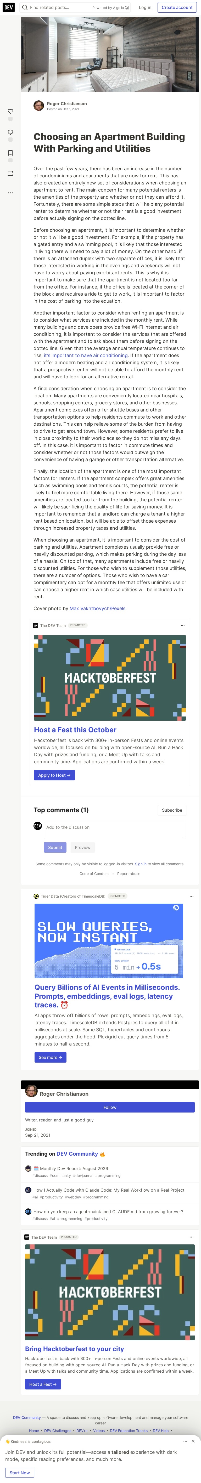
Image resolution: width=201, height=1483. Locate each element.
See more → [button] (50, 1057)
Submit (55, 847)
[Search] (25, 7)
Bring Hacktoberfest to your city (74, 1349)
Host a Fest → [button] (43, 1384)
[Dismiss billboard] (193, 1441)
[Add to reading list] (10, 155)
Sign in (141, 864)
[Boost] (10, 173)
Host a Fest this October (75, 729)
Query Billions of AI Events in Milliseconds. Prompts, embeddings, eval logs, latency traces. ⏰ (107, 996)
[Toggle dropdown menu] (182, 625)
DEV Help (161, 1430)
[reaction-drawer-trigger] (10, 114)
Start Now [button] (20, 1472)
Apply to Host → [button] (54, 775)
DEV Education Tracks (129, 1430)
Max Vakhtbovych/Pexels (97, 608)
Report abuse (128, 873)
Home (34, 1430)
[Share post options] (10, 193)
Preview (83, 847)
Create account (177, 7)
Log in (145, 7)
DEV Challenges (57, 1430)
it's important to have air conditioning (86, 355)
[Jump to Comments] (10, 135)
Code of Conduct (94, 873)
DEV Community (77, 1154)
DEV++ (82, 1430)
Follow (110, 1107)
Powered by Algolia (108, 8)
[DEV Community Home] (8, 7)
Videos (99, 1430)
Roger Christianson (67, 103)
